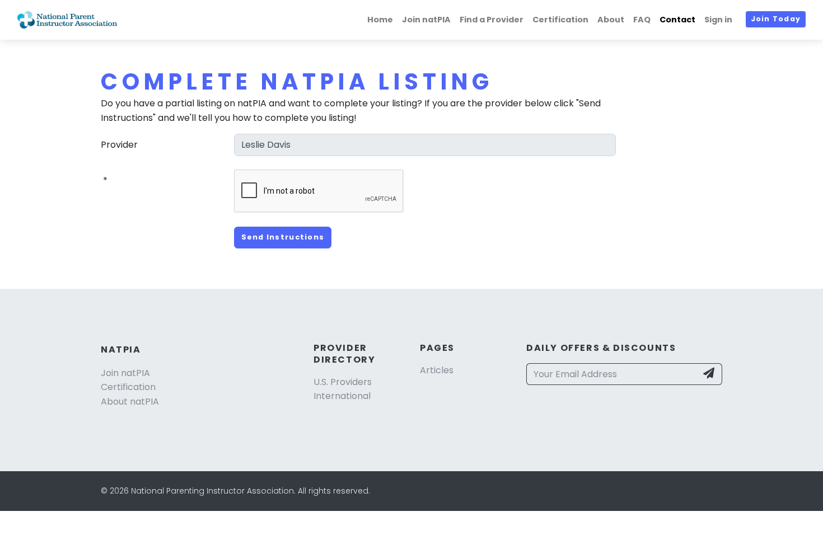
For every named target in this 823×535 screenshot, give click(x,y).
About (610, 19)
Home (380, 19)
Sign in (718, 19)
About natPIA (130, 401)
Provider (119, 144)
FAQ (642, 19)
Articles (436, 370)
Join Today (776, 19)
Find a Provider (491, 19)
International (342, 395)
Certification (560, 19)
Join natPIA (426, 19)
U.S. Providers (343, 382)
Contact (677, 19)
